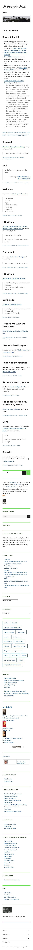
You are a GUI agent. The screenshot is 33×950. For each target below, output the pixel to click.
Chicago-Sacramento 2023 (12, 627)
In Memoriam (21, 245)
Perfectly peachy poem (16, 382)
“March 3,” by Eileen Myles (20, 194)
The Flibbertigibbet (10, 897)
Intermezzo (7, 892)
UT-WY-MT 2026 (9, 660)
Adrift (6, 579)
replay (24, 655)
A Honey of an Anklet (14, 6)
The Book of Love (8, 728)
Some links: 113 (11, 37)
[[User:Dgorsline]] (9, 685)
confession (21, 632)
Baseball (21, 415)
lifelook (6, 646)
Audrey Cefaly (8, 841)
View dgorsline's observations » (21, 762)
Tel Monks (7, 865)
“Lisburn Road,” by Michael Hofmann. (14, 278)
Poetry (17, 134)
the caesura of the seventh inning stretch (15, 403)
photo (6, 655)
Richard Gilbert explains (11, 57)
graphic (6, 637)
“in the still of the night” (17, 257)
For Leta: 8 (8, 222)
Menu (5, 12)
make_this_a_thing (19, 646)
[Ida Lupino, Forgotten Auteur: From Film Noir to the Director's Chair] (4, 712)
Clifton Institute (9, 632)
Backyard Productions (10, 843)
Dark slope (9, 300)
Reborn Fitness (8, 863)
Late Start (7, 895)
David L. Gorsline (11, 487)
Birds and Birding (21, 132)
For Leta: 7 (8, 252)
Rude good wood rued (15, 362)
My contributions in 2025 (12, 880)
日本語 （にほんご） (23, 135)
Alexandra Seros (9, 720)
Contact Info (6, 942)
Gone (5, 421)
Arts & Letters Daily (10, 824)
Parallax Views (8, 781)
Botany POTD (8, 802)
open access (18, 651)
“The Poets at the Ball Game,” (12, 409)
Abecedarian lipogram (15, 345)
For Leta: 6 (8, 274)
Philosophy (23, 182)
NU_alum (7, 651)
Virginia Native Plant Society (12, 811)
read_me (15, 655)
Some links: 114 (8, 566)
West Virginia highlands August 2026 (15, 572)
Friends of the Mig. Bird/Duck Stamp (15, 805)
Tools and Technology (12, 135)
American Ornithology (11, 796)
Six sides (7, 452)
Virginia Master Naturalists (12, 665)
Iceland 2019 (8, 641)
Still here (7, 570)
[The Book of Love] (4, 724)
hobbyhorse (16, 637)
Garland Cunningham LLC (12, 847)
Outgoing (7, 559)
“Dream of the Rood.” (9, 371)
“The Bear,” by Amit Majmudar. (12, 304)
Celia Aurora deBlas (10, 845)
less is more (19, 641)
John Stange (8, 856)
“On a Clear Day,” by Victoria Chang (13, 147)
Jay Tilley (7, 852)
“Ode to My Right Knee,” (17, 387)
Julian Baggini (23, 68)
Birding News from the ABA (12, 800)
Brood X (14, 623)
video (21, 660)
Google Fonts (17, 484)
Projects (5, 938)
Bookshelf (7, 707)
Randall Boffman (9, 860)
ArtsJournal (7, 826)
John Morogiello (9, 854)
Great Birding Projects (10, 850)
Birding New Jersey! (10, 798)
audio (6, 623)
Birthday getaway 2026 (11, 568)
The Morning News (10, 828)
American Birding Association (13, 794)
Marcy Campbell (9, 461)
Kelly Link (7, 730)
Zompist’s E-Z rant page (11, 899)
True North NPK (9, 867)
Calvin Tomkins (9, 742)
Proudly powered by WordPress (21, 947)
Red (5, 165)
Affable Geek (8, 779)
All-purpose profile (10, 678)
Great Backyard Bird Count (12, 807)
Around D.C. (6, 934)
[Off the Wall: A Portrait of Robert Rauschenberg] (4, 734)
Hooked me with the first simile (14, 325)
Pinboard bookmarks (10, 682)
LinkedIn (7, 687)
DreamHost (12, 482)
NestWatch (7, 809)
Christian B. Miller (9, 70)
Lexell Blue (7, 858)
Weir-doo (8, 189)
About (4, 931)
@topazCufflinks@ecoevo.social (14, 680)
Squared (7, 142)
